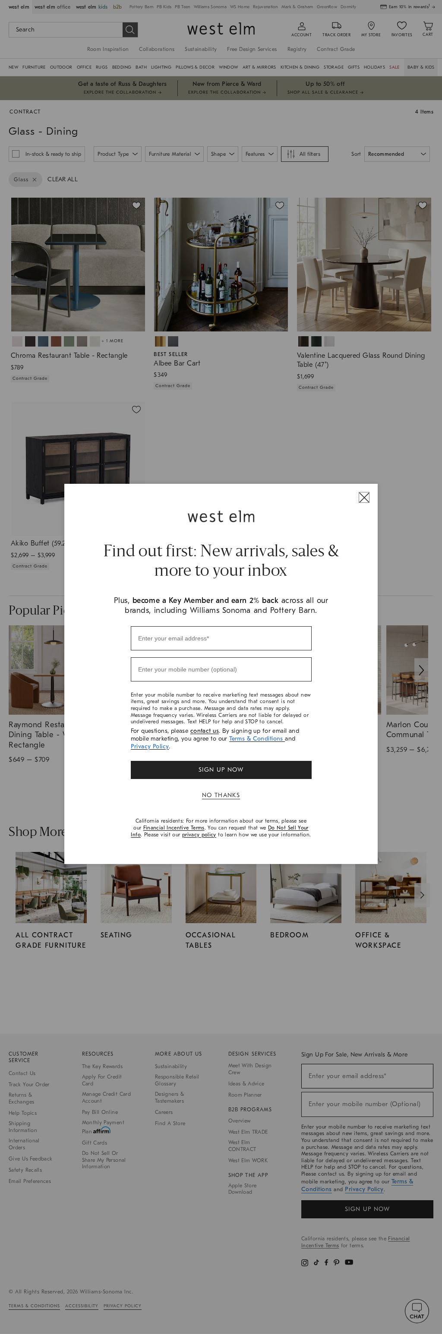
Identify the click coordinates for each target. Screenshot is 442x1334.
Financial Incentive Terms (174, 828)
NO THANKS (221, 795)
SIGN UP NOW (221, 769)
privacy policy (199, 835)
